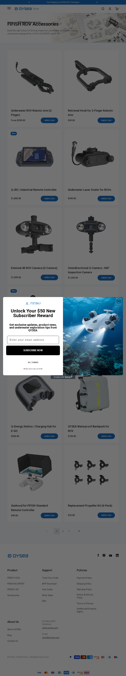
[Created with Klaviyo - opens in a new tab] (63, 377)
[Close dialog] (118, 301)
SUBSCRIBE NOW (33, 350)
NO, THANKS (33, 362)
